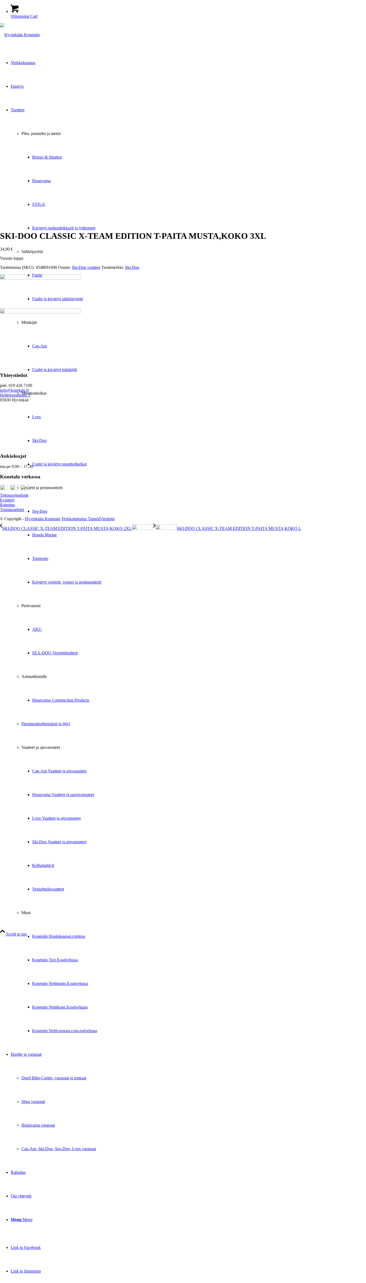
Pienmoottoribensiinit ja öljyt (45, 723)
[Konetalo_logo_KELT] (20, 34)
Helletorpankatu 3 (15, 395)
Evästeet (7, 500)
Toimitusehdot (12, 509)
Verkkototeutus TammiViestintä (87, 518)
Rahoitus (7, 505)
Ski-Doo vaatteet (86, 267)
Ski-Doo (132, 267)
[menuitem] (188, 570)
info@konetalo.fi (14, 390)
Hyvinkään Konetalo (42, 518)
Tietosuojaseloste (14, 495)
